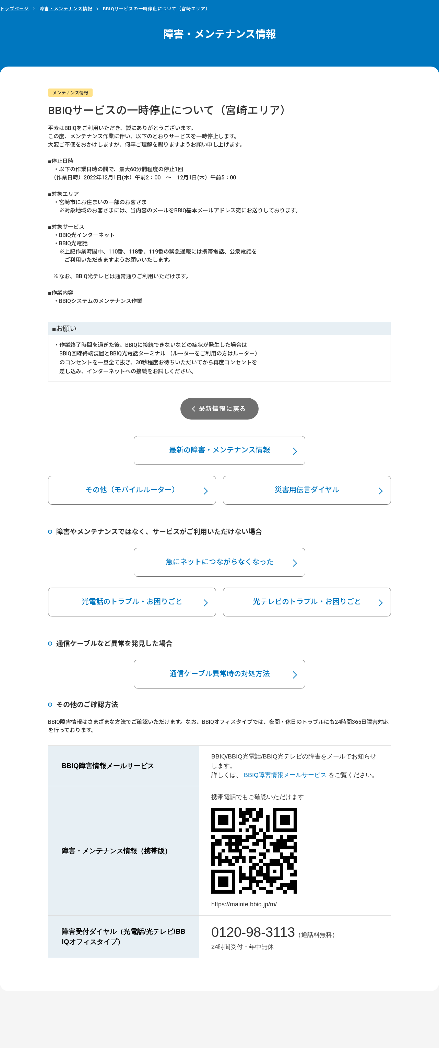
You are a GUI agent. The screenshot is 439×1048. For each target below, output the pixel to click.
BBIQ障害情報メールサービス (285, 775)
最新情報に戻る (223, 408)
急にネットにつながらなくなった (220, 562)
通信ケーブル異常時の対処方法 (219, 674)
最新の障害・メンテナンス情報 (219, 450)
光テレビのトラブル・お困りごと (307, 602)
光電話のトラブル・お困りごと (132, 602)
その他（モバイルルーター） (132, 490)
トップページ (14, 8)
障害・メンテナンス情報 (65, 8)
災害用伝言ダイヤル (307, 490)
